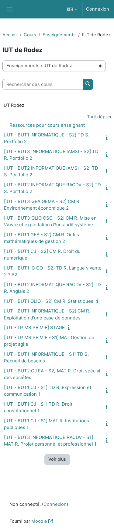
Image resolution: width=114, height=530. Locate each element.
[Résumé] (108, 138)
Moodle (39, 521)
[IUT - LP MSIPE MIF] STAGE (34, 327)
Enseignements (59, 35)
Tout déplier (99, 116)
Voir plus (57, 459)
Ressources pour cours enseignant (47, 125)
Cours (30, 35)
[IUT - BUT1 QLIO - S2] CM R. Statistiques (48, 301)
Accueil (9, 35)
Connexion (97, 9)
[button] (72, 9)
